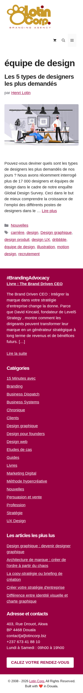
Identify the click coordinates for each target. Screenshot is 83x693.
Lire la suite (17, 353)
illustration (46, 247)
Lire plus (49, 211)
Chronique (16, 410)
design (32, 232)
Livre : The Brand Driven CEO (35, 284)
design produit (16, 239)
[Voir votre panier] (54, 40)
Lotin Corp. (37, 681)
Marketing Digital (21, 473)
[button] (63, 40)
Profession (16, 505)
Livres (12, 465)
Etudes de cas (19, 449)
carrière (17, 232)
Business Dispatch (23, 394)
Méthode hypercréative (27, 481)
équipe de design (19, 247)
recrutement (29, 254)
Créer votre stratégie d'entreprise (36, 587)
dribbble (59, 239)
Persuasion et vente (24, 497)
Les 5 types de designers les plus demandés (39, 80)
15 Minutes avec (21, 378)
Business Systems (23, 402)
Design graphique (56, 232)
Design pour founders (26, 434)
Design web (17, 442)
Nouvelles (19, 225)
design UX (41, 239)
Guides (13, 457)
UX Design (16, 521)
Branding (15, 386)
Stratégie (15, 513)
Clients (13, 418)
